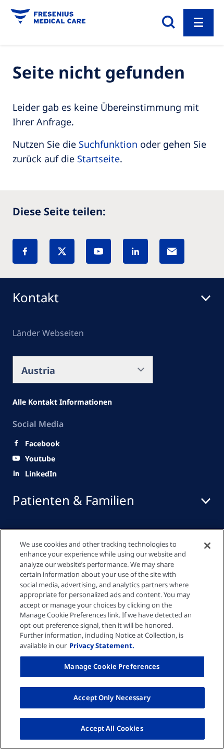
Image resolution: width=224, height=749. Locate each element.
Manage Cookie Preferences (111, 666)
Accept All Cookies (112, 728)
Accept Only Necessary (112, 697)
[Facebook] (25, 251)
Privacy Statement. (101, 645)
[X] (61, 251)
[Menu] (198, 22)
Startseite (98, 158)
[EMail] (171, 251)
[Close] (207, 545)
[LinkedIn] (135, 251)
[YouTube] (98, 251)
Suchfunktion (108, 144)
